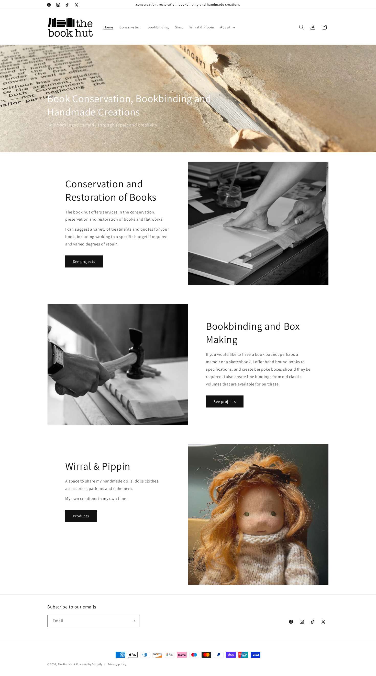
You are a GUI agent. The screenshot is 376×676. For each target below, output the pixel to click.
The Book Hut (66, 664)
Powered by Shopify (89, 664)
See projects (84, 261)
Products (81, 515)
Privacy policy (116, 664)
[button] (227, 27)
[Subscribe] (133, 621)
